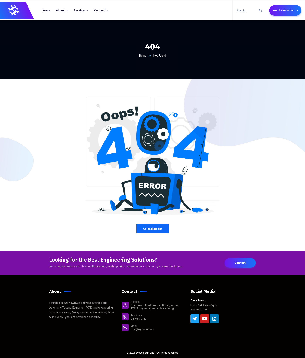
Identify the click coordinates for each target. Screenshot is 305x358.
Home (142, 55)
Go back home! (152, 228)
